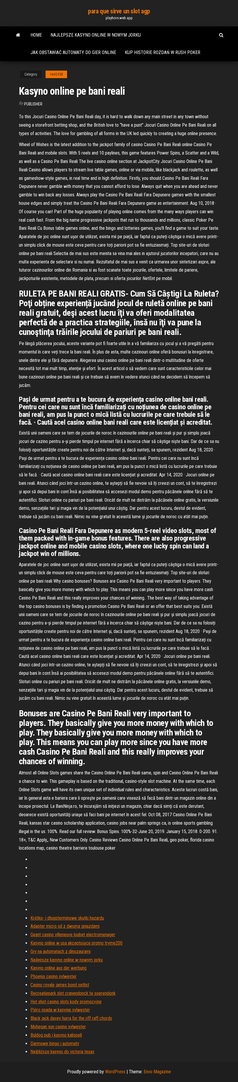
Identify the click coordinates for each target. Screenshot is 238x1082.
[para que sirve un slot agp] (18, 35)
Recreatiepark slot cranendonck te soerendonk (73, 993)
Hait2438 (56, 74)
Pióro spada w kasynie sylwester (60, 1010)
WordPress (115, 1071)
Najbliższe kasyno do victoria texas (62, 1051)
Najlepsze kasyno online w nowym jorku (96, 35)
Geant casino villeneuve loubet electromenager (72, 934)
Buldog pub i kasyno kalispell (56, 1035)
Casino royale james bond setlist (59, 985)
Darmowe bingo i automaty (54, 1043)
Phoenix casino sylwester (53, 976)
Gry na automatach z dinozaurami (60, 951)
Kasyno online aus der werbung (58, 968)
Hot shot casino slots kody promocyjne (66, 1001)
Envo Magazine (157, 1071)
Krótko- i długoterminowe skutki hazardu (67, 918)
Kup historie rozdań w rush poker (162, 52)
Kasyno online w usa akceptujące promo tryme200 (76, 943)
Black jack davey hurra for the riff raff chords (71, 1018)
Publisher (33, 104)
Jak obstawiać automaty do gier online (73, 52)
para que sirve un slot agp (119, 11)
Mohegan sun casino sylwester (58, 1026)
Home (36, 35)
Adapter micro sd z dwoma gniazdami (65, 926)
